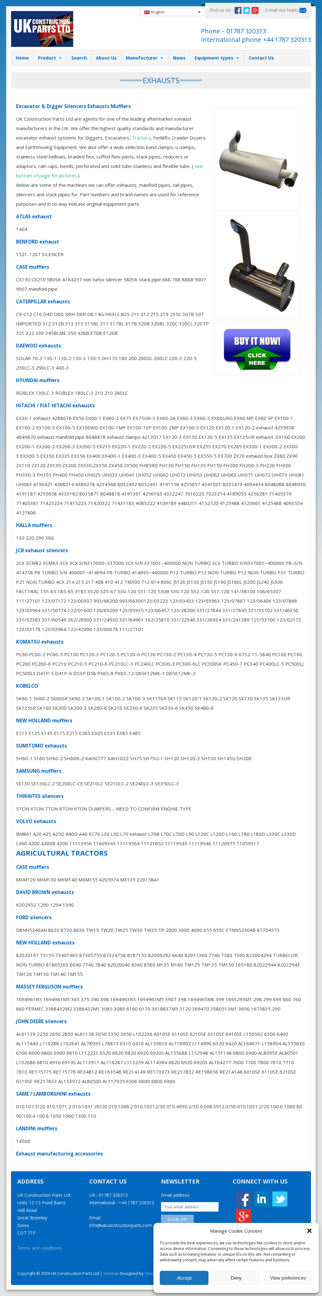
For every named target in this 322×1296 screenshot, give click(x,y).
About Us (106, 58)
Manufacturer (142, 58)
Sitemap (111, 1273)
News (179, 58)
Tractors (141, 138)
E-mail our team (281, 10)
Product (47, 58)
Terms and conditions (39, 1248)
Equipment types (214, 58)
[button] (309, 1231)
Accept (184, 1278)
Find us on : (221, 10)
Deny (236, 1278)
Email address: (175, 1195)
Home (22, 58)
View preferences (288, 1278)
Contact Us (261, 58)
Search (79, 58)
